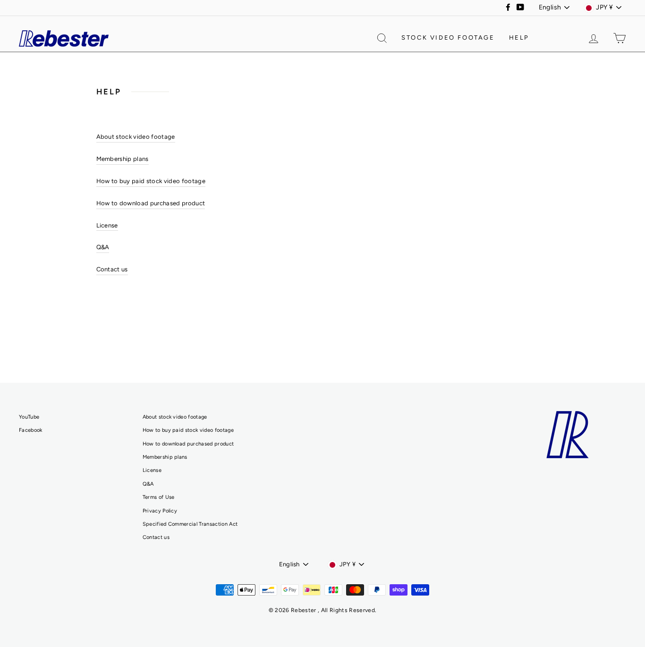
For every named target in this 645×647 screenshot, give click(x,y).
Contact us (112, 269)
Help (519, 37)
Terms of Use (159, 497)
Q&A (103, 247)
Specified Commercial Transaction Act (190, 524)
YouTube (29, 417)
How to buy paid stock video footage (150, 181)
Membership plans (122, 158)
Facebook (30, 430)
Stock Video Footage (447, 37)
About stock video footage (135, 136)
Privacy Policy (160, 511)
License (107, 225)
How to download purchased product (150, 203)
